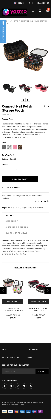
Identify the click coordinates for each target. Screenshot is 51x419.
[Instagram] (24, 386)
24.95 (10, 208)
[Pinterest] (45, 201)
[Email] (36, 201)
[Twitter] (42, 201)
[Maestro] (34, 412)
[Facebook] (38, 201)
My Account (43, 3)
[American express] (22, 412)
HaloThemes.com (17, 405)
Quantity (5, 165)
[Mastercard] (16, 412)
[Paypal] (4, 412)
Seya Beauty (27, 208)
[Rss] (30, 386)
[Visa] (10, 412)
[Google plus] (17, 386)
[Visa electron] (28, 412)
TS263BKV (39, 208)
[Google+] (48, 201)
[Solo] (40, 412)
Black (17, 208)
